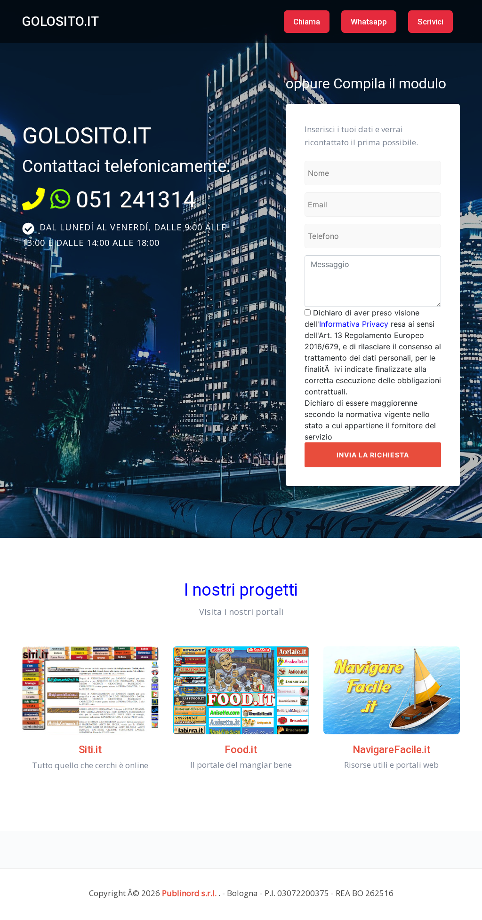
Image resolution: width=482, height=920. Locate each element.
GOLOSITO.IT (60, 21)
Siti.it (90, 749)
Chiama (306, 21)
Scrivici (430, 21)
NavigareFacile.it (391, 749)
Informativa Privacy (353, 324)
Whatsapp (369, 21)
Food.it (241, 749)
